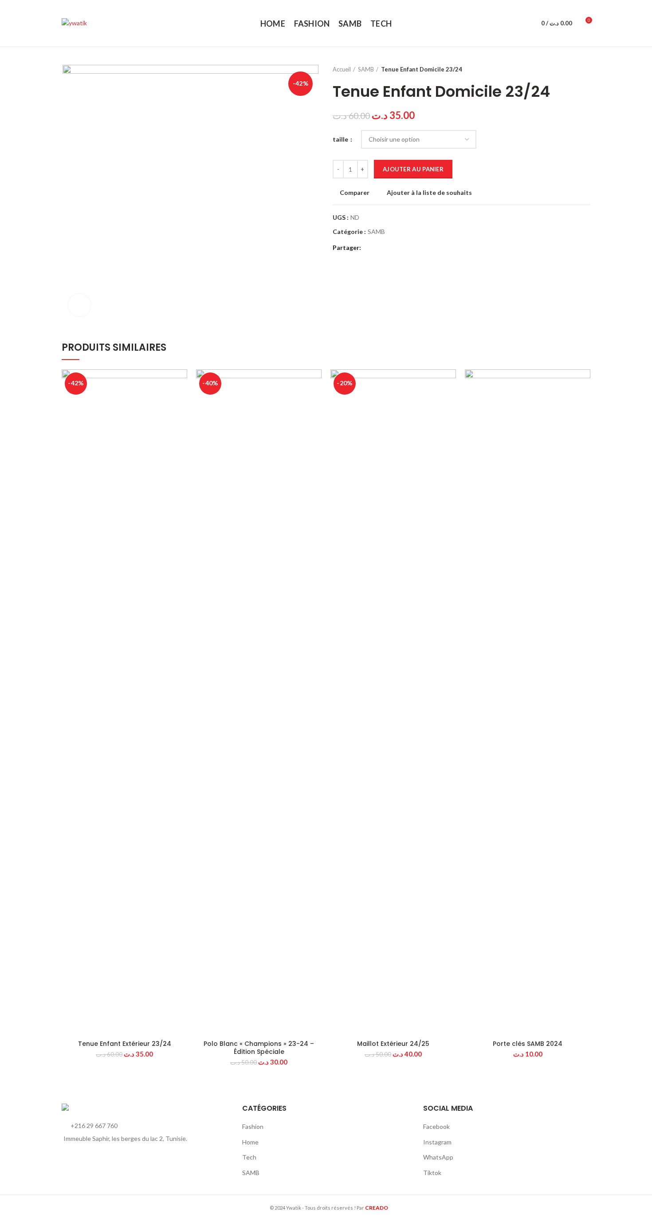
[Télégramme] (410, 248)
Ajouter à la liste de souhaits (429, 193)
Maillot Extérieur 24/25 (393, 1044)
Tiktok (432, 1172)
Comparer (354, 193)
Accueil (342, 69)
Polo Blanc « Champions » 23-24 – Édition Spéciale (259, 1048)
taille (341, 139)
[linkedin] (400, 248)
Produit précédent (568, 69)
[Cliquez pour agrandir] (79, 305)
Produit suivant (585, 69)
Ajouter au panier (413, 169)
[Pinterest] (390, 248)
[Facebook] (370, 248)
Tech (249, 1157)
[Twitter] (380, 248)
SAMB (366, 69)
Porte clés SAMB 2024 (527, 1044)
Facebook (436, 1126)
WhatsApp (438, 1157)
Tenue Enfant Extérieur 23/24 (124, 1044)
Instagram (437, 1142)
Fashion (252, 1126)
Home (250, 1142)
